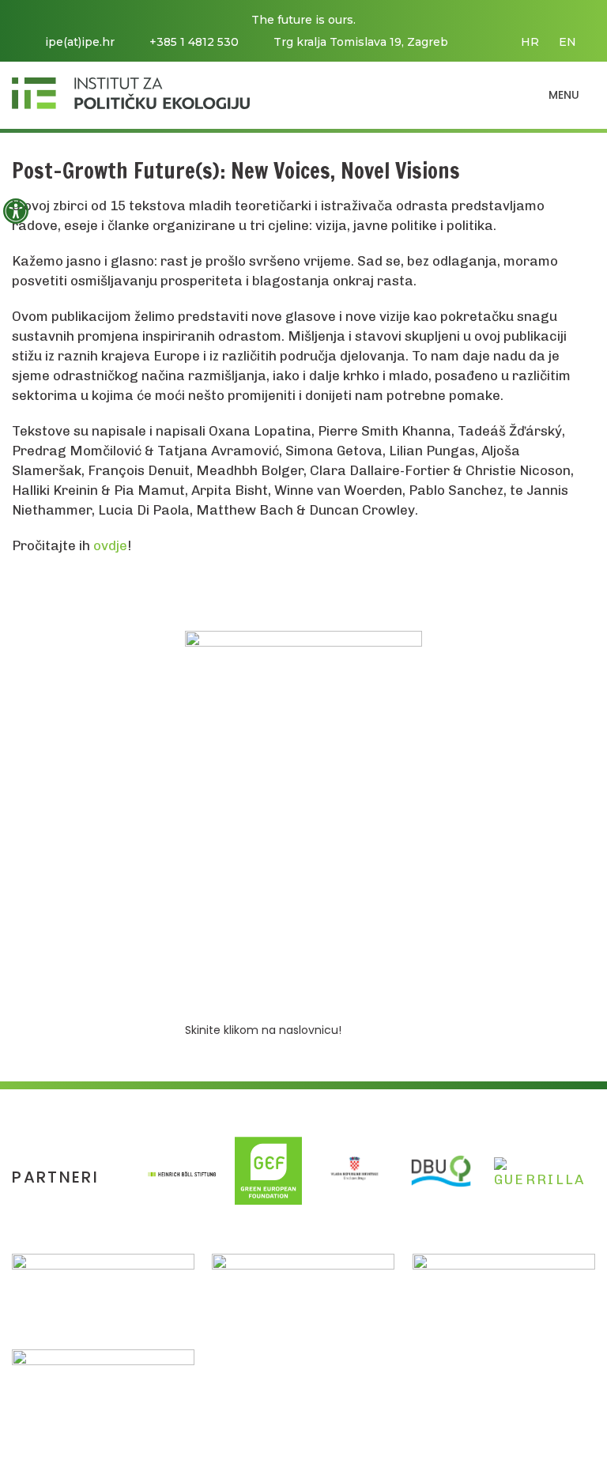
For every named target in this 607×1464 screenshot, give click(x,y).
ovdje (110, 545)
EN (567, 42)
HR (530, 42)
